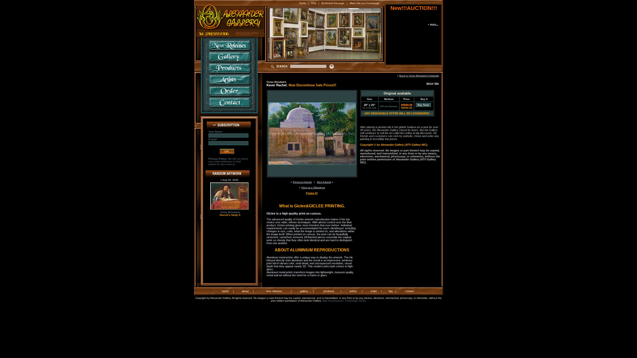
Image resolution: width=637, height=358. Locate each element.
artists (353, 291)
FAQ (313, 3)
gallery (304, 291)
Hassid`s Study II (230, 215)
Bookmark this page (332, 3)
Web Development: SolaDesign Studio (344, 300)
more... (434, 24)
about (245, 291)
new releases (274, 291)
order (374, 291)
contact (409, 291)
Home (302, 3)
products (328, 291)
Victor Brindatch (230, 212)
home (225, 291)
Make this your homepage (364, 3)
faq (390, 291)
